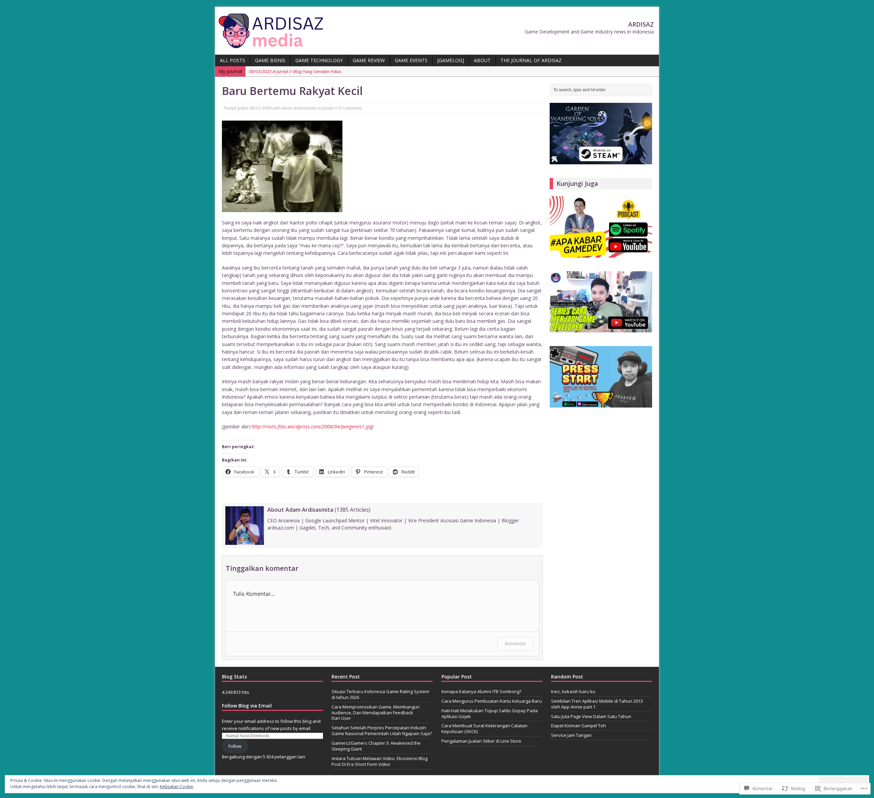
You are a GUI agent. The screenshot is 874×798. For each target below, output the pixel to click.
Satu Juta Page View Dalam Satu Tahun (591, 716)
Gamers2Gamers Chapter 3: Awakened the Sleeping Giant (376, 746)
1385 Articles (352, 509)
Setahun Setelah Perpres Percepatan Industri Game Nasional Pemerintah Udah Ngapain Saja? (382, 731)
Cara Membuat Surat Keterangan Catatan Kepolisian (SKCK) (484, 728)
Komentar (515, 643)
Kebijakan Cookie (176, 786)
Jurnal (327, 108)
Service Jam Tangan (571, 735)
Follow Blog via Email (247, 705)
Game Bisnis (270, 60)
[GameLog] (450, 60)
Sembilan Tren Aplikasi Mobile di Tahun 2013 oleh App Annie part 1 (597, 704)
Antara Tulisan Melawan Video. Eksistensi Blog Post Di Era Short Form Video (379, 761)
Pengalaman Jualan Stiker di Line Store (481, 741)
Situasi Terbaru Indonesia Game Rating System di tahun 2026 (380, 694)
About (482, 60)
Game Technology (319, 60)
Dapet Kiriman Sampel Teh (578, 726)
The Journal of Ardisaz (531, 60)
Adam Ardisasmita (298, 108)
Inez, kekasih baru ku (573, 691)
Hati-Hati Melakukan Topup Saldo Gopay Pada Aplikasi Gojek (489, 713)
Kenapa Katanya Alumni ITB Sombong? (481, 691)
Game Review (369, 60)
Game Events (411, 60)
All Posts (232, 60)
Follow (234, 746)
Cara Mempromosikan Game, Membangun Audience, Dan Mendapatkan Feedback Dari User (376, 712)
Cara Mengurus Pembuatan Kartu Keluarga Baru (491, 701)
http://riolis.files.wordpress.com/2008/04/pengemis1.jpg (312, 426)
